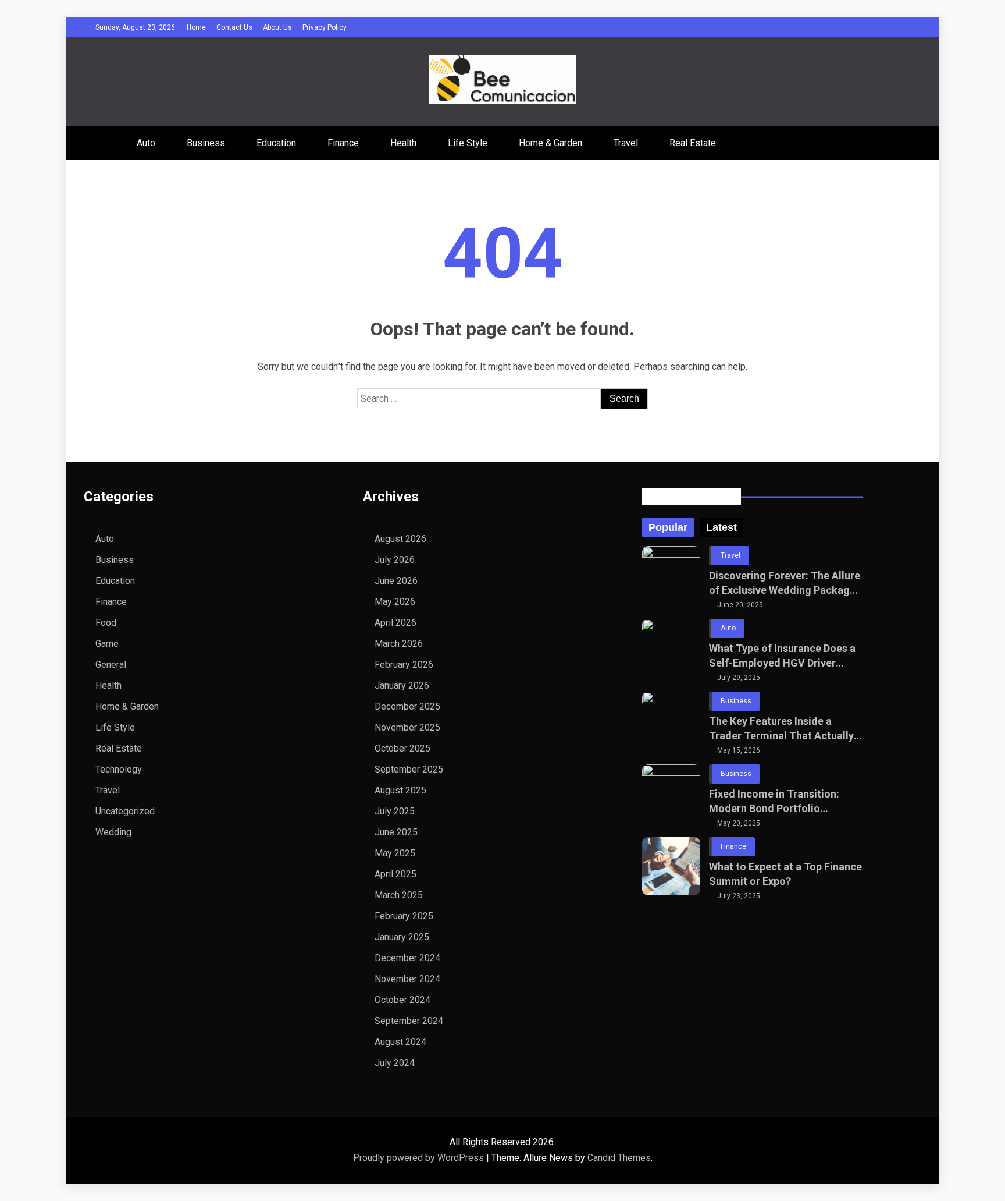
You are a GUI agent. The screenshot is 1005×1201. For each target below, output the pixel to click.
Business (206, 142)
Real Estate (692, 142)
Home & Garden (550, 142)
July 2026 (395, 559)
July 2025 (395, 811)
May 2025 (395, 853)
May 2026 (395, 601)
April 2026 (395, 622)
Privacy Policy (324, 27)
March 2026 (399, 643)
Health (403, 142)
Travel (626, 142)
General (110, 664)
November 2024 (407, 978)
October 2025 (402, 748)
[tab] (668, 527)
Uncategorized (125, 811)
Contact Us (234, 27)
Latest (721, 527)
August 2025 (400, 790)
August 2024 (400, 1041)
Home (196, 27)
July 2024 (395, 1062)
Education (276, 142)
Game (107, 643)
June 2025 (396, 832)
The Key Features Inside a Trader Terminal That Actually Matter (781, 729)
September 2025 (409, 769)
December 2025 (407, 706)
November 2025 (407, 727)
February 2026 (404, 664)
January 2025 (402, 937)
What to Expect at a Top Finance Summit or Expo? (785, 873)
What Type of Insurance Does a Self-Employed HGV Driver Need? (782, 656)
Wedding (113, 832)
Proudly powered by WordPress (419, 1157)
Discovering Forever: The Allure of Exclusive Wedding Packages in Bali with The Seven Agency (785, 583)
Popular (667, 527)
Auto (146, 142)
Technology (118, 769)
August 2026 (400, 538)
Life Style (467, 142)
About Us (277, 27)
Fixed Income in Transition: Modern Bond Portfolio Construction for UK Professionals (774, 802)
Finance (343, 142)
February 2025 (404, 916)
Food (105, 622)
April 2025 (395, 874)
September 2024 (409, 1020)
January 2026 (402, 685)
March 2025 (399, 895)
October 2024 (402, 999)
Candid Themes (619, 1157)
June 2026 (396, 580)
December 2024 (407, 957)
